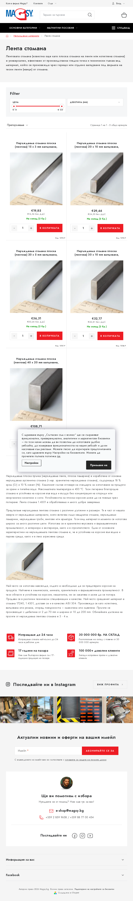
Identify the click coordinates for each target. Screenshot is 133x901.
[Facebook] (74, 835)
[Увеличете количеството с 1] (31, 228)
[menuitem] (25, 28)
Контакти (38, 3)
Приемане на (98, 465)
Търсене (89, 15)
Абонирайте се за (100, 750)
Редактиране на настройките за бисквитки (94, 889)
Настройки (31, 463)
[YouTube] (90, 835)
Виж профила (108, 684)
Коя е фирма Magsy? (17, 3)
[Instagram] (82, 835)
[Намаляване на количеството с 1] (14, 228)
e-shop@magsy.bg (70, 810)
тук (58, 456)
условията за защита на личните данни (85, 759)
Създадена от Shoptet (68, 892)
